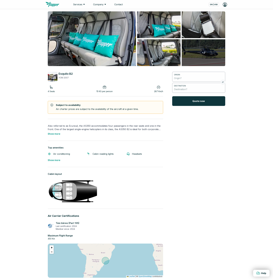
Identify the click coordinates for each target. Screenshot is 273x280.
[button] (51, 247)
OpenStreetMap (145, 276)
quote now (198, 101)
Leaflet (132, 276)
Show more (54, 133)
